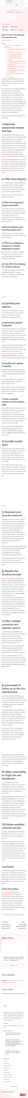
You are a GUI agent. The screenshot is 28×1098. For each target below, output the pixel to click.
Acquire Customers (8, 1074)
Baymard (6, 578)
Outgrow (6, 1060)
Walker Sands (14, 183)
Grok (22, 29)
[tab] (12, 965)
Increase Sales (7, 1081)
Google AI (14, 29)
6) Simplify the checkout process (16, 61)
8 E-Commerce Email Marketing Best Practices (6, 925)
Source (4, 297)
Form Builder (6, 1067)
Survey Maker (7, 1072)
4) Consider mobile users (14, 56)
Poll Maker (6, 1070)
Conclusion (12, 77)
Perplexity (15, 26)
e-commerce (5, 914)
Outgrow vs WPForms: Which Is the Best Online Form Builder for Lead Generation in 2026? (13, 959)
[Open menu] (25, 3)
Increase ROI (6, 1079)
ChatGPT (6, 26)
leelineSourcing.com (8, 894)
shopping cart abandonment (16, 914)
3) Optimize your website (14, 54)
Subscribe (23, 1094)
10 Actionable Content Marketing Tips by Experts (21, 925)
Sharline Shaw (6, 892)
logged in (11, 993)
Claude (5, 29)
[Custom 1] (3, 3)
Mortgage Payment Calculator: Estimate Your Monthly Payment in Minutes (13, 1052)
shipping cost (9, 170)
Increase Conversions (8, 1077)
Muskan (6, 960)
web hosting (10, 351)
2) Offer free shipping (14, 52)
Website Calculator (8, 1065)
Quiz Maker (6, 1063)
